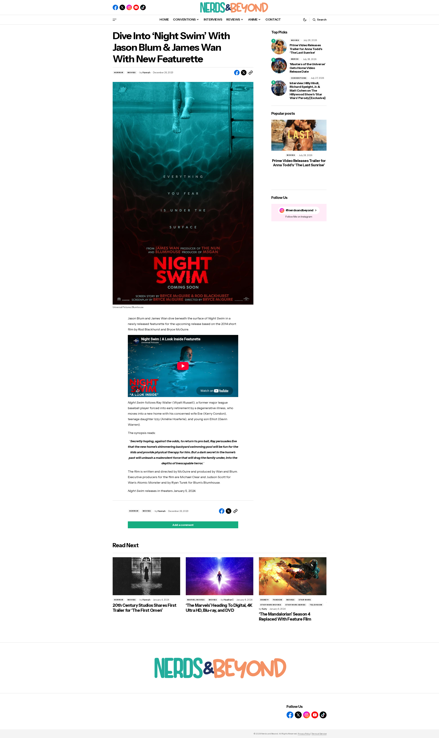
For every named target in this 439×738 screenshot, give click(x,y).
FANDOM (277, 600)
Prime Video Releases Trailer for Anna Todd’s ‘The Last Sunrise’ (306, 49)
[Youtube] (136, 7)
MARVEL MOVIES (196, 600)
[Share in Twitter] (243, 72)
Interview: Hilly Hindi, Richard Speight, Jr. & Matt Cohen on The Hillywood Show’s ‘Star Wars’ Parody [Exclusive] (307, 90)
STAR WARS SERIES (295, 605)
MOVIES (131, 72)
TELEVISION (316, 605)
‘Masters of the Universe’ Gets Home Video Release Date (307, 67)
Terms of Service (319, 733)
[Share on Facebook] (237, 72)
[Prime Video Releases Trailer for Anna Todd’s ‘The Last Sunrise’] (279, 46)
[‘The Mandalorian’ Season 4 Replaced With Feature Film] (293, 576)
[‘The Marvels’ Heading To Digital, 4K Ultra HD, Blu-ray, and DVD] (219, 576)
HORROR (118, 72)
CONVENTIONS (299, 78)
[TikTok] (143, 7)
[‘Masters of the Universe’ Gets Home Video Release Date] (279, 65)
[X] (122, 7)
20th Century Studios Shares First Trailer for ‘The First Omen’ (144, 608)
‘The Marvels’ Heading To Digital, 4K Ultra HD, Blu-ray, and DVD (219, 608)
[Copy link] (250, 72)
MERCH (295, 59)
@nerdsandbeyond (299, 210)
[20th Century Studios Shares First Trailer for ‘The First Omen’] (146, 576)
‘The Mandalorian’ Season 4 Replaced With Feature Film (285, 617)
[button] (114, 19)
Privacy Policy (304, 733)
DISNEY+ (264, 600)
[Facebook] (115, 7)
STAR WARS (305, 600)
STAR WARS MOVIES (270, 605)
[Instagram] (129, 7)
